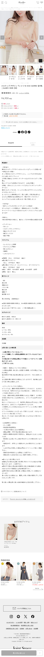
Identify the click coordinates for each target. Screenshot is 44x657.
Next (41, 37)
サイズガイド (7, 491)
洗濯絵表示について (20, 491)
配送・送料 (26, 622)
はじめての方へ (10, 622)
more (37, 588)
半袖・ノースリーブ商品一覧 (8, 9)
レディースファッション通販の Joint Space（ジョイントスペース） (15, 7)
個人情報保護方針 (15, 625)
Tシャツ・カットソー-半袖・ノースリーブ (22, 499)
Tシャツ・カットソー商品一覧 (35, 7)
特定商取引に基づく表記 (27, 625)
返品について (5, 128)
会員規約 (22, 628)
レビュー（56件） (33, 144)
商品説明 (11, 143)
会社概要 (36, 628)
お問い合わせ (28, 628)
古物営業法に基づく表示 (12, 628)
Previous (2, 37)
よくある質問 (19, 622)
